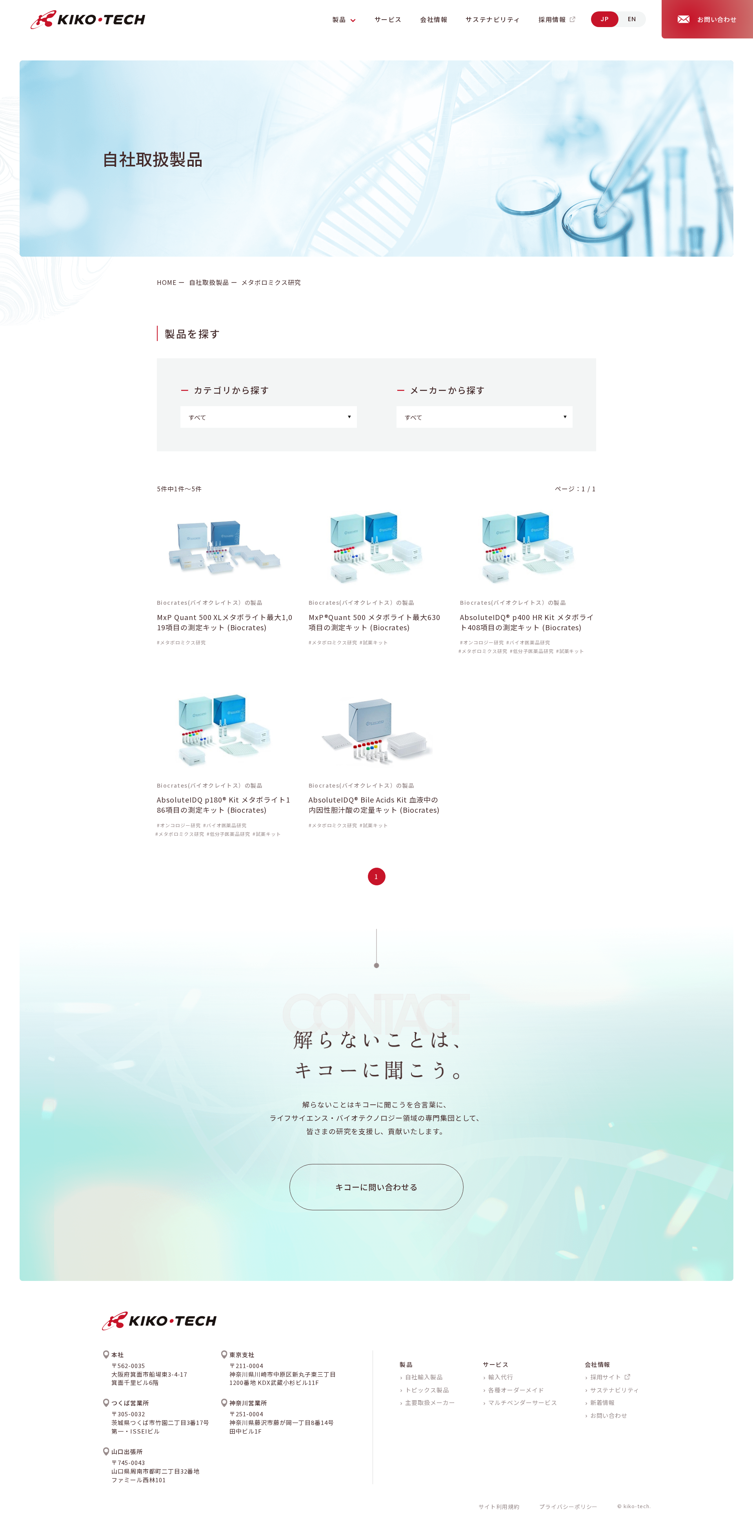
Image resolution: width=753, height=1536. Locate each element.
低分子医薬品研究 (533, 651)
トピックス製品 (427, 1390)
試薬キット (375, 642)
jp (604, 19)
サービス (388, 19)
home (166, 282)
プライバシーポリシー (568, 1506)
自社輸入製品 (424, 1377)
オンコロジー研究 (483, 642)
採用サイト (606, 1377)
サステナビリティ (493, 19)
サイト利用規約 (499, 1506)
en (632, 19)
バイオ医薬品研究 (529, 642)
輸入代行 (500, 1377)
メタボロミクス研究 (183, 642)
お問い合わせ (609, 1415)
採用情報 (552, 19)
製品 (406, 1364)
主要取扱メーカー (430, 1402)
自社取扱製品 (209, 282)
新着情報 (602, 1402)
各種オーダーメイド (516, 1390)
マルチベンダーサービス (522, 1402)
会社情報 (433, 19)
